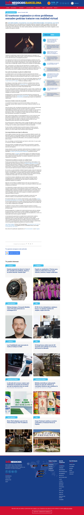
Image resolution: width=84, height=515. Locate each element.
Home (7, 7)
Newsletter (49, 7)
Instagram (51, 470)
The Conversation (11, 12)
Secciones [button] (13, 7)
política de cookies (68, 508)
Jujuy (60, 479)
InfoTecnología (63, 477)
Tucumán (61, 499)
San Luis (61, 492)
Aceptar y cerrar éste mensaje (42, 511)
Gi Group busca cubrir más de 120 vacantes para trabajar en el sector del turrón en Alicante (53, 69)
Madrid (71, 468)
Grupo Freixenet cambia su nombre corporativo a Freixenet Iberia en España (53, 94)
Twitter (50, 466)
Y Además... (10, 265)
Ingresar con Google (14, 253)
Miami (70, 470)
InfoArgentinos (11, 303)
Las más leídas (30, 7)
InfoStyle (61, 475)
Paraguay (71, 472)
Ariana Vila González (39, 22)
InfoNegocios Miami (13, 379)
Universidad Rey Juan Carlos (25, 22)
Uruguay (71, 474)
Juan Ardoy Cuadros (13, 22)
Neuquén (61, 484)
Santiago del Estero (62, 497)
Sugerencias (8, 476)
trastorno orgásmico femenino (31, 163)
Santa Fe (61, 494)
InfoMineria (62, 473)
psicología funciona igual (22, 95)
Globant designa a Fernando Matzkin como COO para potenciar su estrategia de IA (52, 52)
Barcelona (72, 464)
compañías (17, 153)
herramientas (20, 97)
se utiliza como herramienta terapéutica (19, 151)
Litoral (61, 481)
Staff (43, 7)
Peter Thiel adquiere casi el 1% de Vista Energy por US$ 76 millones (52, 89)
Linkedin (51, 468)
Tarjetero (37, 7)
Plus (37, 303)
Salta (60, 488)
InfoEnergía (62, 469)
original (37, 228)
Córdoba (61, 467)
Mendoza (61, 483)
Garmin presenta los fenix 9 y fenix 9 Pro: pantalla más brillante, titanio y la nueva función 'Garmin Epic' (52, 41)
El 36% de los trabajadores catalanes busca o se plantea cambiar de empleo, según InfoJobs (52, 58)
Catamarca (61, 465)
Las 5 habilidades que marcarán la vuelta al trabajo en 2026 (53, 64)
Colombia (71, 466)
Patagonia (61, 486)
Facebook (51, 464)
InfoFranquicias (63, 471)
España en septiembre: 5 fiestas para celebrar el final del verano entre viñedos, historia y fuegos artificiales (53, 47)
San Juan (61, 490)
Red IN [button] (55, 7)
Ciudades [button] (21, 7)
